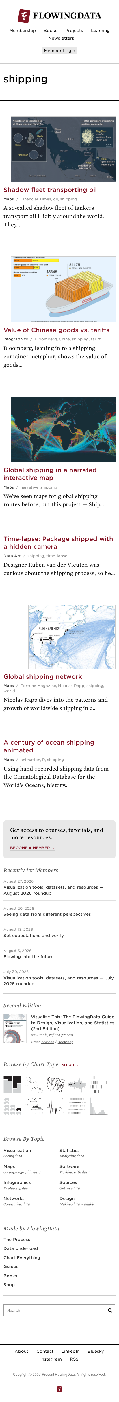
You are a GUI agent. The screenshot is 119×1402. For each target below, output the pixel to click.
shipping (68, 199)
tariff (96, 339)
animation (30, 760)
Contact (44, 1351)
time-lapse (56, 556)
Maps (8, 199)
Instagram (51, 1359)
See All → (70, 1065)
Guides (10, 1266)
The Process (16, 1239)
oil (55, 199)
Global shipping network (42, 676)
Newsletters (61, 38)
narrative (29, 487)
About (21, 1351)
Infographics (15, 339)
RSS (74, 1359)
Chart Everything (21, 1257)
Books (50, 30)
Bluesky (96, 1351)
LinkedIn (70, 1351)
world (9, 691)
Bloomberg (46, 339)
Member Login (59, 50)
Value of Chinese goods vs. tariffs (56, 330)
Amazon (47, 1042)
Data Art (12, 556)
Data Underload (20, 1248)
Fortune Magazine (38, 686)
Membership (22, 30)
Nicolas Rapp (71, 686)
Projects (74, 30)
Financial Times (36, 199)
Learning (100, 30)
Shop (9, 1284)
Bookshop (65, 1042)
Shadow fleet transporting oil (50, 189)
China (64, 339)
